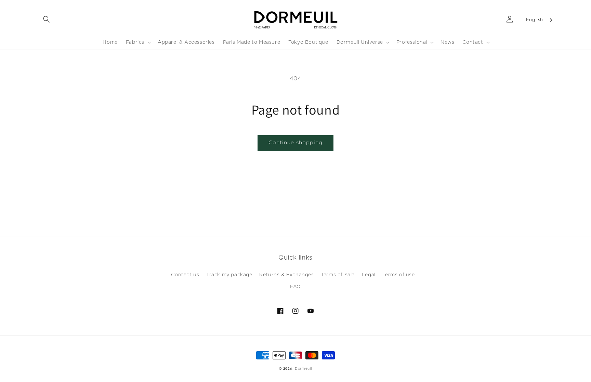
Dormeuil (303, 368)
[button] (46, 19)
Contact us (185, 275)
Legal (369, 275)
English (534, 20)
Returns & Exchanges (286, 275)
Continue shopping (295, 142)
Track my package (229, 275)
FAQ (295, 287)
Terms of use (398, 275)
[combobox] (539, 20)
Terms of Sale (338, 275)
